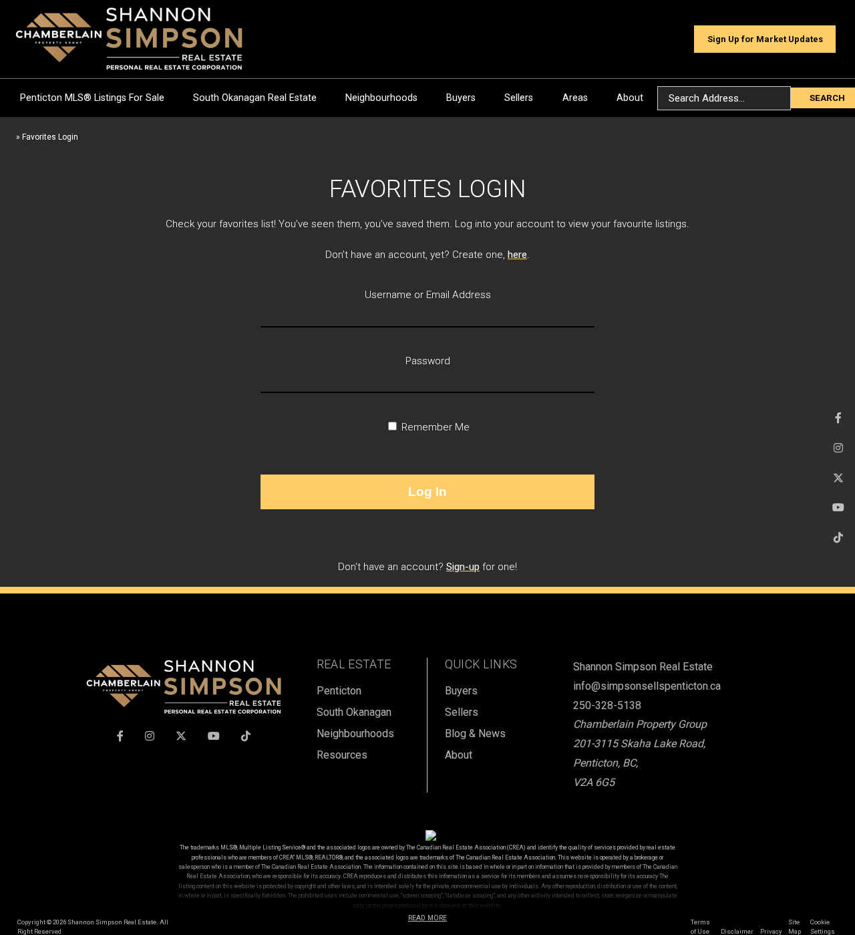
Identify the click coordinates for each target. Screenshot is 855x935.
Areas (575, 98)
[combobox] (724, 98)
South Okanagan (354, 712)
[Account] (676, 38)
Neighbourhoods (381, 98)
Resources (342, 755)
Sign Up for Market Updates (765, 39)
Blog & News (475, 733)
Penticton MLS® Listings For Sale (92, 98)
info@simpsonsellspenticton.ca (647, 686)
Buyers (461, 98)
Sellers (518, 98)
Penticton (339, 690)
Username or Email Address (428, 295)
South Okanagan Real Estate (255, 98)
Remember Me (434, 427)
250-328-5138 (607, 705)
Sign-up (463, 567)
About (630, 98)
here (517, 255)
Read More (427, 918)
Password (427, 361)
